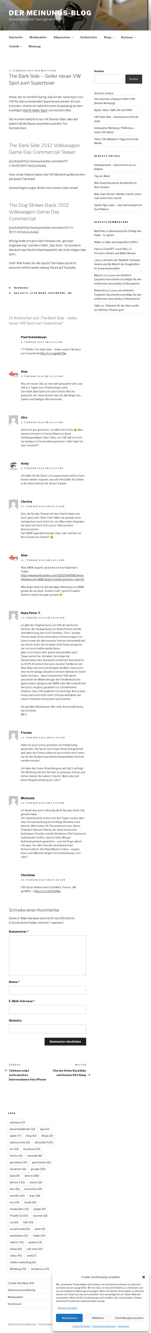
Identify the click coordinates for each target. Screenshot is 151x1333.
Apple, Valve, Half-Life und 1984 (113, 110)
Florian (26, 732)
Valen (97, 305)
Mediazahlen (38, 37)
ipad (15, 1175)
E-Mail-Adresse (22, 1001)
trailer (39, 1235)
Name (14, 982)
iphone (32, 1175)
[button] (143, 1277)
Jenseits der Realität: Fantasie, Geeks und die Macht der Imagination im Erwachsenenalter (117, 264)
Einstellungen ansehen (129, 1318)
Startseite (16, 37)
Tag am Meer (102, 176)
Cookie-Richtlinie (81, 1326)
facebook (31, 1149)
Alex (24, 371)
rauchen (40, 1215)
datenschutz (20, 1142)
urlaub (16, 1248)
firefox (16, 1155)
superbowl (57, 293)
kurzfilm (17, 1195)
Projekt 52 (19, 1215)
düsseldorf (44, 1142)
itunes (36, 1182)
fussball (34, 1155)
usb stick (35, 1248)
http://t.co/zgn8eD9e (53, 353)
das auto (21, 293)
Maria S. (99, 275)
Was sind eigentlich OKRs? (122, 242)
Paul (96, 249)
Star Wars (38, 293)
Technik (14, 46)
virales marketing (23, 1262)
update (35, 1242)
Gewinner (18, 1169)
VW (70, 293)
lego (34, 1195)
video (16, 1255)
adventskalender (22, 1129)
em (14, 1149)
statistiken (19, 1235)
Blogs (108, 37)
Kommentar (19, 931)
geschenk (18, 1162)
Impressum (123, 1326)
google (38, 1169)
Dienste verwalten (67, 1308)
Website (15, 1020)
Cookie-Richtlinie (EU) (21, 1283)
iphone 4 (17, 1182)
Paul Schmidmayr (34, 337)
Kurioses (127, 37)
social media (20, 1229)
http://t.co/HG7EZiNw (47, 891)
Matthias (48, 70)
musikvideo (19, 1209)
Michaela (27, 798)
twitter (17, 1242)
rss (14, 1222)
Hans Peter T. (31, 613)
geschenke (41, 1162)
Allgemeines (62, 37)
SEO (28, 1222)
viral (31, 1255)
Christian (28, 875)
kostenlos (33, 1189)
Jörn (24, 417)
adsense (17, 1122)
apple (15, 1135)
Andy (25, 463)
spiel (40, 1229)
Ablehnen (98, 1318)
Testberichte (88, 37)
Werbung (35, 46)
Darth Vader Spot (35, 110)
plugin (40, 1209)
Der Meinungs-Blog (50, 13)
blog (31, 1135)
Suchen (99, 71)
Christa (26, 501)
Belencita (100, 290)
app (44, 1129)
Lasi (96, 260)
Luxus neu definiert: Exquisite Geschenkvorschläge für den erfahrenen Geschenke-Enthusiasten (117, 279)
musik (30, 1202)
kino (15, 1189)
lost (14, 1202)
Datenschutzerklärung (104, 1326)
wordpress (40, 1268)
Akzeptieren (69, 1318)
